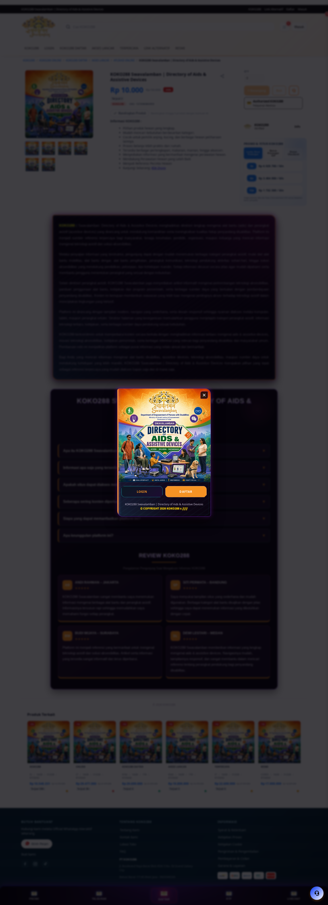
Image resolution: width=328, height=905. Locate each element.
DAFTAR (185, 492)
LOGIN (142, 492)
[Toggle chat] (317, 893)
